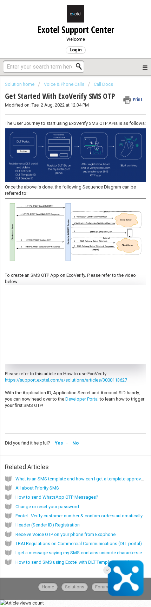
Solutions (74, 586)
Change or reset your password (47, 506)
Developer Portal (82, 399)
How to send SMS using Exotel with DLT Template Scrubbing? (77, 562)
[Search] (81, 66)
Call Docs (103, 84)
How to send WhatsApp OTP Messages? (56, 497)
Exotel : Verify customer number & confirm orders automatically (79, 515)
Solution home (20, 84)
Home (48, 586)
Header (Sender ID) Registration (47, 525)
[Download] (62, 303)
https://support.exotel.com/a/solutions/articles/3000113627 (66, 380)
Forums (103, 586)
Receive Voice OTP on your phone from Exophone (65, 534)
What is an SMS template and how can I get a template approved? (82, 478)
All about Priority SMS (37, 488)
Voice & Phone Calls (64, 84)
